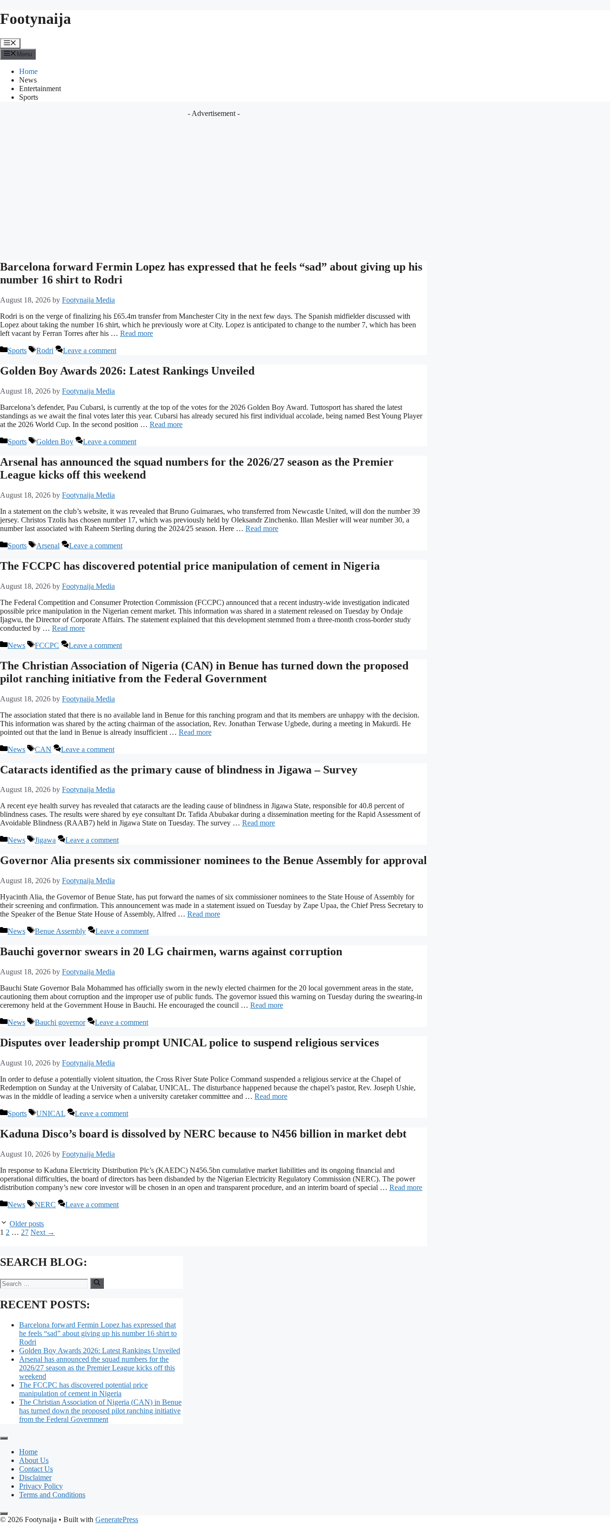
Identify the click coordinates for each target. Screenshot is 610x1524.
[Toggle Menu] (4, 1438)
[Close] (4, 1513)
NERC (45, 1204)
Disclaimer (35, 1477)
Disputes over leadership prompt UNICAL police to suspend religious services (189, 1042)
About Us (34, 1460)
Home (28, 71)
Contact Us (36, 1469)
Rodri (44, 350)
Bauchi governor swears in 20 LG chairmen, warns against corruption (171, 951)
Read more (136, 333)
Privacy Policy (41, 1486)
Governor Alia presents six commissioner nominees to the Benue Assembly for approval (213, 860)
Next (42, 1232)
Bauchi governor (60, 1022)
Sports (28, 97)
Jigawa (45, 840)
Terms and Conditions (52, 1495)
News (28, 80)
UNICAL (50, 1113)
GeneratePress (116, 1519)
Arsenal (48, 546)
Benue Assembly (60, 931)
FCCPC (47, 645)
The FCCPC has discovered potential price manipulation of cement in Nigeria (190, 566)
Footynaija (35, 18)
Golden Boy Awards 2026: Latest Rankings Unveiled (127, 371)
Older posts (27, 1224)
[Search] (97, 1283)
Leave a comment (89, 350)
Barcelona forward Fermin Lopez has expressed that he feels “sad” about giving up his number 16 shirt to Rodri (98, 1333)
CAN (43, 749)
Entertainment (40, 88)
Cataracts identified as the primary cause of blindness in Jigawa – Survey (178, 769)
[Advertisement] (213, 184)
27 (25, 1232)
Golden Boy (54, 442)
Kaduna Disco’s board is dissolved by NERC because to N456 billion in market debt (203, 1133)
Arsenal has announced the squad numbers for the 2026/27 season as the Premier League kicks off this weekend (97, 1367)
